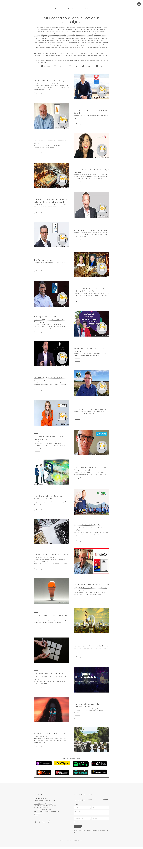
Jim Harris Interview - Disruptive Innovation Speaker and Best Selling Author (50, 676)
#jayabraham (55, 34)
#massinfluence (77, 36)
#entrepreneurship (85, 31)
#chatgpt (49, 29)
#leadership (79, 34)
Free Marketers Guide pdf (40, 813)
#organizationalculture (91, 38)
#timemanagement (40, 47)
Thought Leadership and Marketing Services (45, 805)
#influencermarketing (83, 33)
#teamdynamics (56, 44)
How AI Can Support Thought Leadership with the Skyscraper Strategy (88, 527)
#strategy (39, 44)
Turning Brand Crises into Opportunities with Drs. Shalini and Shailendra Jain (49, 319)
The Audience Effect (43, 260)
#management (97, 34)
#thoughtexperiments (74, 44)
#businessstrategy (42, 29)
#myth (53, 38)
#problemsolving (89, 40)
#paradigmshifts (49, 40)
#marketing (105, 34)
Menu (139, 4)
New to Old (47, 66)
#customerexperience (42, 31)
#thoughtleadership (85, 44)
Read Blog (44, 798)
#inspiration (103, 33)
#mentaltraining (105, 36)
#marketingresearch (39, 36)
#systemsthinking (47, 44)
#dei (50, 31)
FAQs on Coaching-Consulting (41, 807)
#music (49, 38)
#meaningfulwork (96, 36)
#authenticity (73, 27)
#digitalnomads (55, 31)
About (100, 66)
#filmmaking (52, 33)
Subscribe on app (50, 800)
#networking (58, 38)
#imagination (69, 33)
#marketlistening (59, 36)
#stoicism (84, 42)
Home (35, 798)
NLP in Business (38, 802)
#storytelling (90, 42)
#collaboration (62, 29)
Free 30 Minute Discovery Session (42, 809)
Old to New (60, 66)
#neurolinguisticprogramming (69, 38)
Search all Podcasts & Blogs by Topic (43, 803)
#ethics (93, 31)
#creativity (102, 29)
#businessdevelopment (101, 27)
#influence (75, 33)
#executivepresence (100, 31)
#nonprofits (83, 38)
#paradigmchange (102, 38)
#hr (60, 33)
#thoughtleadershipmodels (97, 45)
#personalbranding (58, 40)
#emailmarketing (64, 31)
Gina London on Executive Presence (90, 409)
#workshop (100, 47)
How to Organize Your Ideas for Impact (91, 646)
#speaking (78, 42)
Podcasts (87, 66)
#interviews (44, 34)
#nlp (78, 38)
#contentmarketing (86, 29)
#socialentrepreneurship (62, 42)
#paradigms (41, 40)
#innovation (92, 33)
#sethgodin (53, 42)
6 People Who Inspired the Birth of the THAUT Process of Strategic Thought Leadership (91, 587)
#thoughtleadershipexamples (98, 44)
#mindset (38, 38)
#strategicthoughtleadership (101, 42)
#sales (102, 40)
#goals (57, 33)
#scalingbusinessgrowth (40, 42)
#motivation (44, 38)
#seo (48, 42)
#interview (37, 34)
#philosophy (73, 40)
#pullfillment (97, 40)
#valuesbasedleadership (52, 47)
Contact (36, 814)
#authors (78, 27)
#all (45, 27)
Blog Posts (74, 66)
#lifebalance (85, 34)
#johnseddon (62, 34)
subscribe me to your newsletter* (84, 822)
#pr (84, 40)
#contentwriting (95, 29)
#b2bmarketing (85, 27)
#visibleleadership (88, 47)
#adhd (47, 27)
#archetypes (55, 27)
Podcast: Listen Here (39, 800)
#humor (63, 33)
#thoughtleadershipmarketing (46, 45)
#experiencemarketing (42, 33)
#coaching (55, 29)
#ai (50, 27)
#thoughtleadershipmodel (83, 45)
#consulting (78, 29)
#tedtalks (62, 44)
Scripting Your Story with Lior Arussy (90, 230)
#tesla (67, 44)
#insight (98, 33)
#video (81, 47)
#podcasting (79, 40)
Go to (37, 93)
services (90, 798)
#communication (70, 29)
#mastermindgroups (86, 36)
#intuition (49, 34)
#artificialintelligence (64, 27)
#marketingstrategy (49, 36)
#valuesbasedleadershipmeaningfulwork (69, 47)
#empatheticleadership (74, 31)
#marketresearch (68, 36)
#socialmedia (72, 42)
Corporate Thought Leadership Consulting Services (46, 811)
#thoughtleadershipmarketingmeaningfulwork (65, 45)
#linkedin (91, 34)
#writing (105, 47)
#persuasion (66, 40)
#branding (91, 27)
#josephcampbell (71, 34)
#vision (95, 47)
